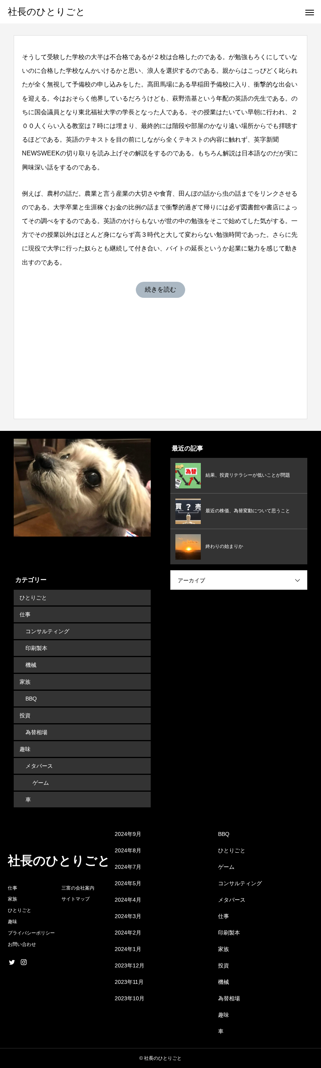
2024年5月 (128, 883)
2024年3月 (128, 916)
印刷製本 (36, 648)
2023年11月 (129, 982)
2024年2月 (128, 932)
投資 (25, 715)
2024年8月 (128, 850)
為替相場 (36, 732)
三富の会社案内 (77, 888)
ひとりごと (33, 597)
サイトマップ (75, 899)
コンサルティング (47, 631)
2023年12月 (129, 965)
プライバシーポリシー (31, 933)
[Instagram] (23, 962)
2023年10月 (129, 998)
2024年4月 (128, 900)
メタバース (39, 766)
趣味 (25, 749)
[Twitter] (12, 962)
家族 (25, 682)
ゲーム (40, 783)
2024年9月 (128, 834)
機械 (30, 665)
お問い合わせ (22, 944)
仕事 (25, 614)
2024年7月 (128, 867)
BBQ (31, 698)
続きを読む (160, 289)
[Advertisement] (160, 352)
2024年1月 (128, 949)
